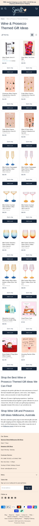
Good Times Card (26, 318)
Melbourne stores (8, 426)
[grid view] (32, 35)
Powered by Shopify (19, 523)
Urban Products (6, 97)
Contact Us (24, 515)
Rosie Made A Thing (26, 320)
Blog (6, 515)
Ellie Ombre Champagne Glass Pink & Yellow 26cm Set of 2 (28, 168)
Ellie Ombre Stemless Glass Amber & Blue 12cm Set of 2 (8, 244)
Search (18, 515)
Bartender (4, 59)
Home (3, 19)
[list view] (36, 35)
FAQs (30, 515)
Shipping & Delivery (29, 518)
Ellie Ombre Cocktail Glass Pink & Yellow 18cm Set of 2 (27, 206)
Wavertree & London (7, 321)
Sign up (27, 487)
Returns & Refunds (13, 516)
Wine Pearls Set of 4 (8, 57)
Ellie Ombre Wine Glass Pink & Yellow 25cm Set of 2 (28, 282)
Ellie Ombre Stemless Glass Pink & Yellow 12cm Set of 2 (27, 244)
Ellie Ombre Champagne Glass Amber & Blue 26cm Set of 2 (9, 168)
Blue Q (23, 61)
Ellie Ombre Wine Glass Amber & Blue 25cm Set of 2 (9, 282)
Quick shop (10, 68)
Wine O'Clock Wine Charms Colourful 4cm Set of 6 (28, 131)
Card (22, 357)
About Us (11, 515)
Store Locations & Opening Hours (13, 518)
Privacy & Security (24, 516)
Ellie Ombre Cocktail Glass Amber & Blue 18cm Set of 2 (8, 206)
